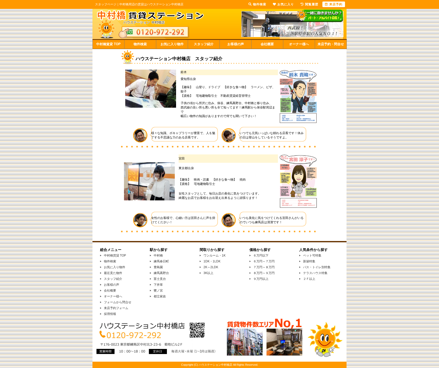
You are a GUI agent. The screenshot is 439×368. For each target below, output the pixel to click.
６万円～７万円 (264, 261)
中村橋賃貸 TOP (108, 44)
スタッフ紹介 (204, 44)
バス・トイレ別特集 (317, 267)
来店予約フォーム (116, 308)
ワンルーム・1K (214, 255)
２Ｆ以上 (309, 279)
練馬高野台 (161, 273)
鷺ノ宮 (158, 290)
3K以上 (208, 273)
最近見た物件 (113, 273)
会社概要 (267, 44)
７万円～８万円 (264, 267)
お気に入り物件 (172, 44)
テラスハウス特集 (315, 273)
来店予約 (335, 4)
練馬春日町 (161, 261)
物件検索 (140, 44)
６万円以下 (261, 255)
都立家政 (160, 296)
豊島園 (158, 267)
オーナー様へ (299, 44)
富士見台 (160, 279)
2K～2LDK (210, 267)
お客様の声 (235, 44)
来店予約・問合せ (331, 44)
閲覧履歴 (311, 4)
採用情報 (110, 314)
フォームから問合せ (117, 302)
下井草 (158, 284)
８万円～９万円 (264, 273)
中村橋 (158, 255)
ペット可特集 (312, 255)
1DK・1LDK (212, 261)
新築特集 (309, 261)
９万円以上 (261, 279)
